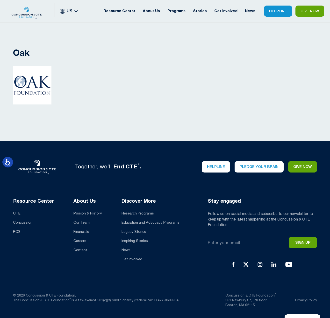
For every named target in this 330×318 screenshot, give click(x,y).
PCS (17, 232)
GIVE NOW (310, 11)
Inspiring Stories (135, 241)
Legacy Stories (134, 232)
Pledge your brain (259, 167)
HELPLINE (216, 167)
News (250, 11)
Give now (302, 167)
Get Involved (132, 259)
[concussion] (30, 11)
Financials (81, 232)
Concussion (22, 222)
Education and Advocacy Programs (150, 222)
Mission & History (87, 213)
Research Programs (138, 213)
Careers (79, 241)
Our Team (81, 222)
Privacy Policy (306, 300)
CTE (17, 213)
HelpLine (278, 11)
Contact (80, 250)
